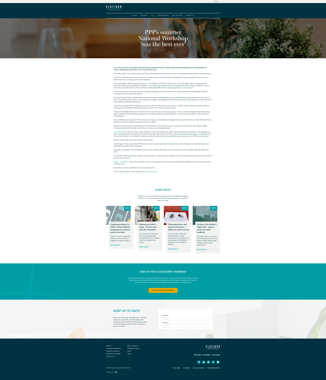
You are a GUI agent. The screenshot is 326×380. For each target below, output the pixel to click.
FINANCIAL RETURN (112, 351)
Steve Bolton (118, 132)
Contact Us (189, 15)
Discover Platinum (113, 354)
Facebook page (152, 172)
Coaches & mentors (113, 348)
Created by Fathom (110, 372)
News (152, 15)
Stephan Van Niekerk (121, 162)
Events (135, 15)
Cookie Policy (186, 368)
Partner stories (163, 15)
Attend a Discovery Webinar (163, 290)
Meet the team (177, 15)
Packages (144, 15)
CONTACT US (110, 356)
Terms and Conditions (198, 368)
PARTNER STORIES (133, 348)
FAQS (129, 351)
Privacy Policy (176, 368)
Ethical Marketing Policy (213, 368)
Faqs (216, 1)
